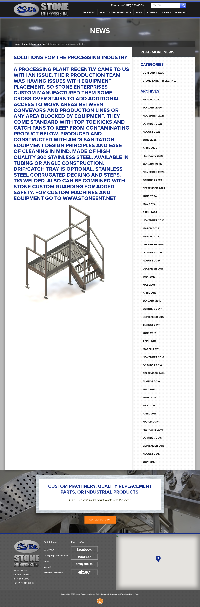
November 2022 (154, 220)
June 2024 (150, 196)
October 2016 (152, 365)
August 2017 (151, 325)
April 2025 (150, 147)
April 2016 (150, 413)
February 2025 (153, 156)
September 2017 (153, 317)
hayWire (136, 594)
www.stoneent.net (89, 198)
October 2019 (152, 252)
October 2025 (152, 123)
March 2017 (151, 349)
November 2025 (154, 115)
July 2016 (149, 389)
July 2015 (149, 462)
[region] (158, 562)
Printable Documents (174, 12)
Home (17, 44)
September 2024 (154, 188)
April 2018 (150, 292)
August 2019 (151, 260)
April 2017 (149, 341)
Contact (152, 12)
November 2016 (153, 357)
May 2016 (149, 405)
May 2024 (149, 204)
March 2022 (151, 228)
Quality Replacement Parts (115, 12)
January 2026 (152, 107)
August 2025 (151, 131)
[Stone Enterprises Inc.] (27, 566)
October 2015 (152, 437)
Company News (153, 72)
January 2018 (152, 300)
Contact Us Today (100, 519)
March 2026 (151, 99)
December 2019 (153, 244)
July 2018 (149, 276)
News (139, 12)
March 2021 (151, 236)
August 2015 (151, 453)
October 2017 (152, 309)
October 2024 (152, 180)
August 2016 (151, 381)
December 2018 (153, 268)
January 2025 (152, 164)
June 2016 (149, 397)
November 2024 (154, 172)
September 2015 (154, 445)
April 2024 (150, 212)
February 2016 (153, 429)
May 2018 (149, 284)
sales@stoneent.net (23, 582)
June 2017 (149, 333)
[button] (158, 559)
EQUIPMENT (89, 12)
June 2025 (150, 139)
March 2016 (151, 421)
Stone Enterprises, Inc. (34, 44)
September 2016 (154, 373)
